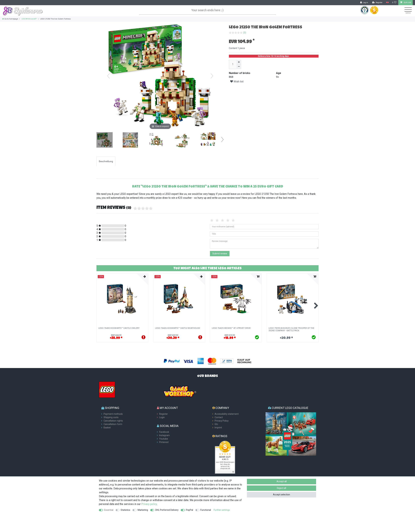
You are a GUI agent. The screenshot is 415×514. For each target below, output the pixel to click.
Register (163, 414)
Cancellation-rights (113, 420)
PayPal (189, 510)
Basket (107, 427)
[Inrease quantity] (239, 62)
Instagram (164, 435)
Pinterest (164, 442)
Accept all (282, 481)
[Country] (387, 2)
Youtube (163, 438)
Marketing (143, 510)
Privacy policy (149, 504)
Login (162, 417)
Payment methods (113, 414)
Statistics (125, 510)
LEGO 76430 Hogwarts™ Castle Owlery (118, 328)
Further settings (222, 510)
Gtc (216, 424)
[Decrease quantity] (239, 66)
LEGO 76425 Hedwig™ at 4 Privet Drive (231, 328)
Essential (108, 510)
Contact (219, 417)
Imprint (218, 427)
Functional (205, 510)
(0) (244, 32)
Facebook (164, 432)
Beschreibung (106, 161)
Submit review (219, 253)
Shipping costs (111, 417)
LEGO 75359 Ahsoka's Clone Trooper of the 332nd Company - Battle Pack (291, 329)
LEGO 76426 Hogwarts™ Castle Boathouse (177, 328)
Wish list (238, 81)
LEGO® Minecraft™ (29, 19)
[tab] (105, 161)
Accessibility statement (227, 414)
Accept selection (281, 494)
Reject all (281, 488)
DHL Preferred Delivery (166, 510)
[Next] (211, 75)
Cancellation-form (113, 424)
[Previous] (108, 75)
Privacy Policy (222, 420)
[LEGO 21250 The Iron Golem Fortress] (104, 140)
